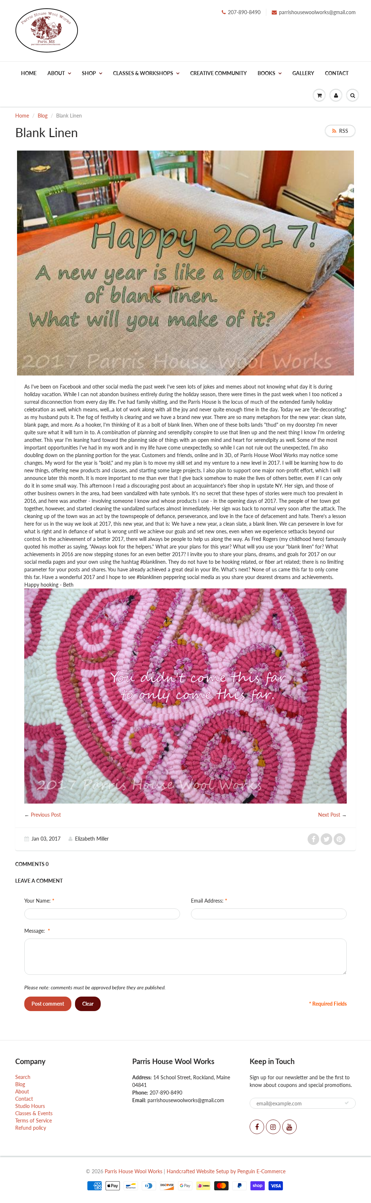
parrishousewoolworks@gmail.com (317, 12)
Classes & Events (34, 1113)
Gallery (303, 73)
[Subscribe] (346, 1103)
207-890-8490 (244, 12)
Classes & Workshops (143, 73)
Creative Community (218, 73)
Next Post (329, 815)
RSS (343, 131)
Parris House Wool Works (133, 1171)
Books (266, 73)
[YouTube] (289, 1127)
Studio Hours (30, 1106)
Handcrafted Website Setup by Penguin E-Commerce (226, 1171)
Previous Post (46, 815)
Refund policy (30, 1128)
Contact (337, 73)
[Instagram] (273, 1127)
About (56, 73)
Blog (42, 115)
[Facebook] (257, 1127)
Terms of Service (33, 1120)
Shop (89, 73)
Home (29, 73)
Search (22, 1077)
